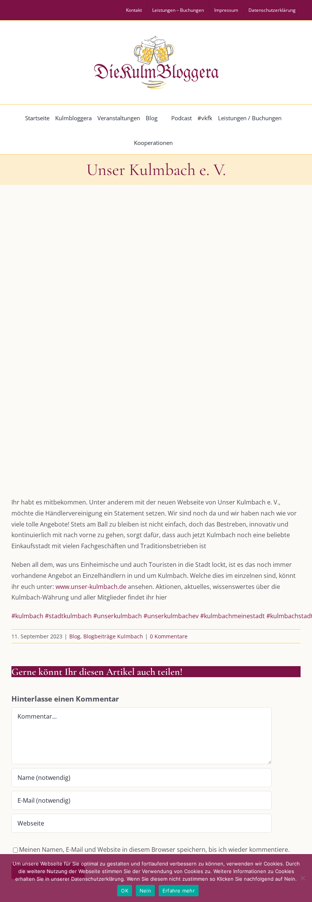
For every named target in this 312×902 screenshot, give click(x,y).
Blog (74, 636)
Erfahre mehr (178, 891)
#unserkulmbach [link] (117, 616)
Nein (145, 891)
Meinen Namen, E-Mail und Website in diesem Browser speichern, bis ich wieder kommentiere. (154, 849)
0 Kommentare (169, 636)
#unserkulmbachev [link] (171, 616)
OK (124, 891)
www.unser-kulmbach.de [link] (91, 586)
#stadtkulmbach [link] (68, 616)
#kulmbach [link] (27, 616)
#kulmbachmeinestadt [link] (232, 616)
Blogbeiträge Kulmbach (113, 636)
